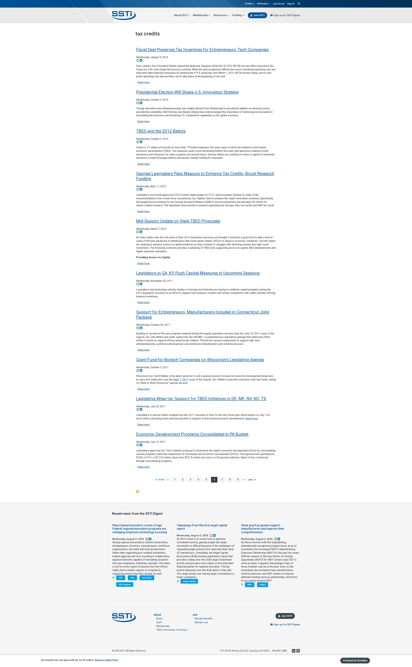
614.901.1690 (279, 650)
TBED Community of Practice (171, 629)
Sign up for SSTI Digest (287, 15)
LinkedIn (293, 651)
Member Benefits (204, 618)
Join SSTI (259, 15)
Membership (200, 15)
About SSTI (180, 15)
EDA (132, 578)
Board (159, 618)
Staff (159, 622)
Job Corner (279, 3)
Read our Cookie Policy (106, 660)
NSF (121, 578)
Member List (201, 622)
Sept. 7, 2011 (180, 379)
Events (248, 3)
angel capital (189, 581)
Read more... (252, 418)
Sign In (291, 3)
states (263, 584)
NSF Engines (125, 584)
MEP (250, 584)
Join (194, 614)
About (157, 614)
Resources (220, 15)
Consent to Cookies (355, 660)
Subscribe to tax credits (137, 491)
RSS (298, 651)
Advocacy (262, 3)
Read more (143, 82)
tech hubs (147, 578)
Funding (237, 15)
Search (298, 3)
